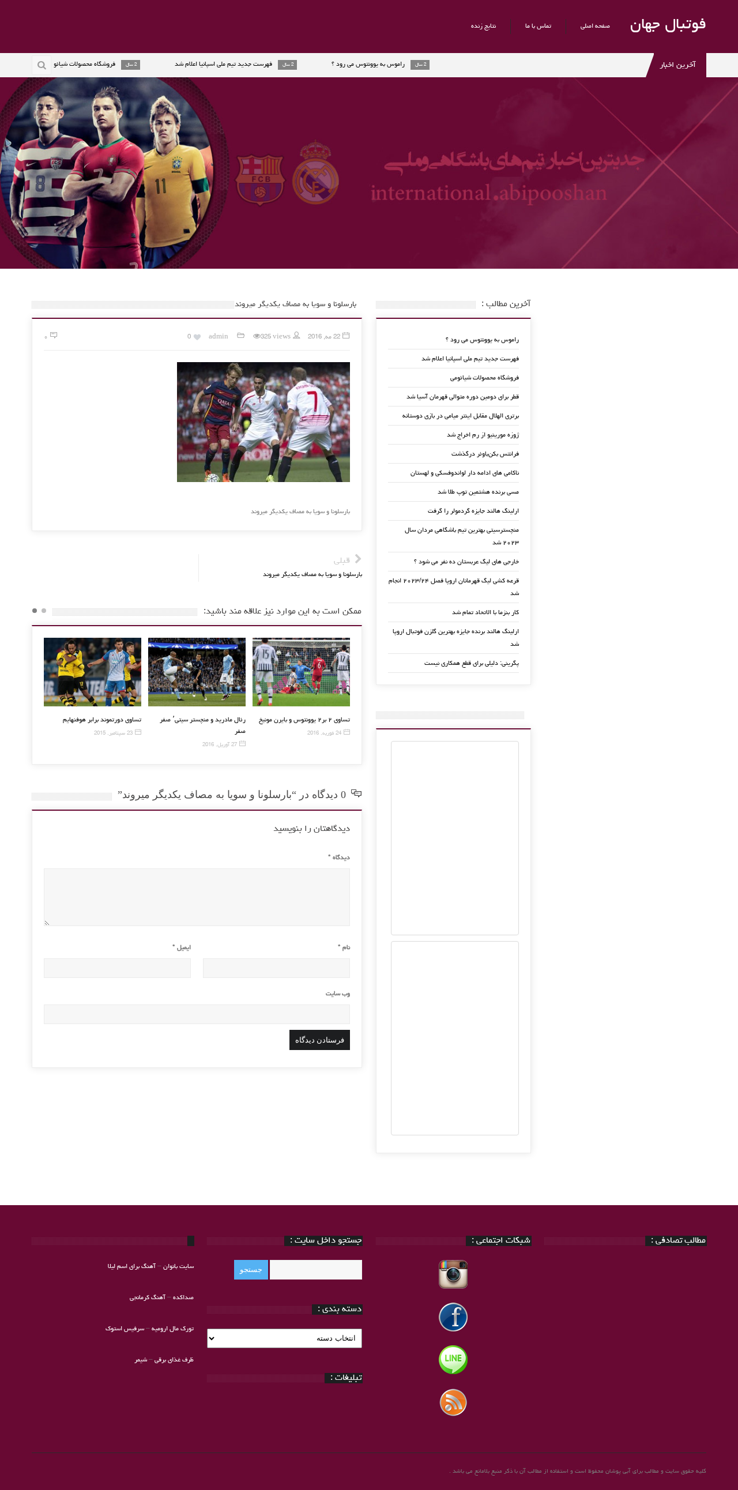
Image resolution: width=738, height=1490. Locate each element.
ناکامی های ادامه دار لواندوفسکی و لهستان (465, 473)
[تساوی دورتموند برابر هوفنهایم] (92, 672)
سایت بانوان (178, 1266)
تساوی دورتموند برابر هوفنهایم (102, 720)
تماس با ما (538, 26)
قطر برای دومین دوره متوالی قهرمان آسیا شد (462, 397)
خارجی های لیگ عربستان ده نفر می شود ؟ (466, 562)
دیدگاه (339, 857)
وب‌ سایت (338, 994)
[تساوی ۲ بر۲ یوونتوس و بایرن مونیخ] (301, 672)
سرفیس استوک (126, 1329)
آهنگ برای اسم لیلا (132, 1266)
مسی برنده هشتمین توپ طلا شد (478, 492)
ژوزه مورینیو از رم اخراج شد (483, 435)
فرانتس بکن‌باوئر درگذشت (485, 454)
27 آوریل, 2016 (219, 745)
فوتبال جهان (668, 25)
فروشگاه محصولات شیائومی (484, 378)
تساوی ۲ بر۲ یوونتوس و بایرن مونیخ (304, 720)
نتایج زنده (483, 26)
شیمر (140, 1360)
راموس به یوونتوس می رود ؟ (482, 340)
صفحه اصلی (595, 26)
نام (344, 947)
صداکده (183, 1297)
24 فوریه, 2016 (324, 734)
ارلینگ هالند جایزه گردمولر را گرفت (473, 511)
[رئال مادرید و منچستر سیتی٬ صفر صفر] (197, 672)
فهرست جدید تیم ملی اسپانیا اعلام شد (470, 359)
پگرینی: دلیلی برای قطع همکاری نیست (471, 663)
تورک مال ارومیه (173, 1329)
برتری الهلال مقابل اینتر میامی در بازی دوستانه (460, 416)
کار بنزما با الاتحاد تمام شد (485, 612)
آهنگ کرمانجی (147, 1297)
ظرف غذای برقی (174, 1360)
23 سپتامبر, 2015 (113, 734)
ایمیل (181, 947)
